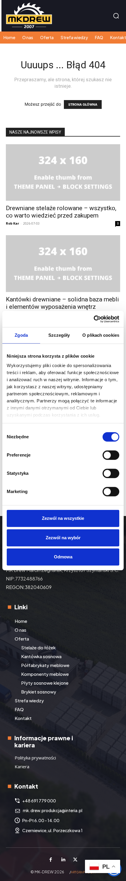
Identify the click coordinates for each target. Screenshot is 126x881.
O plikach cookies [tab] (100, 335)
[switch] (111, 455)
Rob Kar (12, 223)
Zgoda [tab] (21, 335)
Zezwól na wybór (63, 537)
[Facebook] (50, 860)
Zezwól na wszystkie (63, 518)
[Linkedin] (63, 860)
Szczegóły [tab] (59, 335)
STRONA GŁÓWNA (82, 104)
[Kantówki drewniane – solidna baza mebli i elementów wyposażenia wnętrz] (63, 263)
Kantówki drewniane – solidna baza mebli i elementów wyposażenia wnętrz (62, 303)
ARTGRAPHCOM (83, 872)
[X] (75, 860)
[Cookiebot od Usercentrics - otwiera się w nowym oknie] (93, 319)
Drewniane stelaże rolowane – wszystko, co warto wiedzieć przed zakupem (61, 212)
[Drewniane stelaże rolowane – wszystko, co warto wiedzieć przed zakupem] (63, 172)
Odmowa (63, 556)
